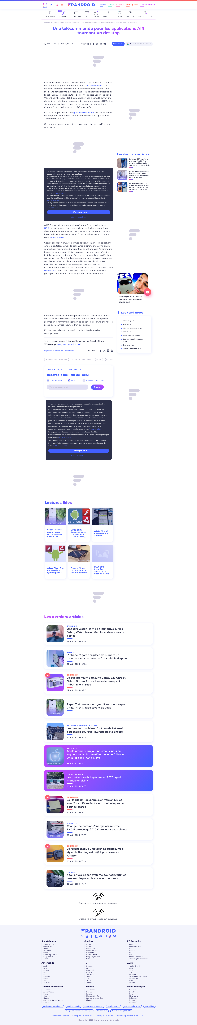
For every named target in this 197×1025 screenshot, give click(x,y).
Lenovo (132, 951)
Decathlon (133, 992)
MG (44, 974)
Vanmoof (132, 1002)
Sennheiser (133, 978)
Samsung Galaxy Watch (52, 1000)
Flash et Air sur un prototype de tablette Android (79, 570)
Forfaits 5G (127, 324)
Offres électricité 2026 (132, 349)
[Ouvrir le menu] (45, 5)
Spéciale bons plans (94, 380)
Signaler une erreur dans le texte (59, 351)
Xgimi (88, 980)
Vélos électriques (136, 986)
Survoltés (72, 823)
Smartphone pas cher (132, 335)
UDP (46, 228)
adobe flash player (83, 359)
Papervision (50, 270)
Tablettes (89, 986)
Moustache (133, 996)
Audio (130, 963)
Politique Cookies (104, 1015)
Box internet (128, 345)
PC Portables (134, 941)
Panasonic (90, 970)
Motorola (47, 951)
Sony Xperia (48, 957)
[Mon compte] (62, 4)
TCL (87, 978)
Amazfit (46, 990)
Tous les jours (56, 380)
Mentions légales (60, 1015)
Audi (45, 966)
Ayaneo (89, 946)
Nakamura (133, 998)
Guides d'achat (74, 774)
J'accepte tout (80, 451)
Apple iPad (90, 990)
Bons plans (132, 4)
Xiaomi (46, 959)
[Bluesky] (114, 936)
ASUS (88, 944)
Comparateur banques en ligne (78, 1011)
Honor (131, 953)
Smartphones (48, 941)
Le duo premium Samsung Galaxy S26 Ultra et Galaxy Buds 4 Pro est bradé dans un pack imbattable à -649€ (96, 681)
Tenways (132, 1000)
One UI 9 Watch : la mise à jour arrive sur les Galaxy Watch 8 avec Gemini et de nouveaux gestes (95, 632)
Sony (88, 976)
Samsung (90, 974)
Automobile (47, 963)
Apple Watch (48, 992)
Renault (46, 978)
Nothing (132, 974)
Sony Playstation (93, 957)
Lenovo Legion (92, 948)
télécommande (116, 359)
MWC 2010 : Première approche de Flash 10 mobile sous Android (101, 570)
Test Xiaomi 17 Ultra (132, 1006)
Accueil (47, 22)
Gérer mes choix (78, 217)
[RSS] (96, 936)
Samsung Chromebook (138, 959)
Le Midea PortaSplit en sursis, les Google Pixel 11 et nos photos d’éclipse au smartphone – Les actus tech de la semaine (139, 188)
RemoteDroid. (57, 237)
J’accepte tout (80, 212)
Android (55, 22)
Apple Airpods (134, 966)
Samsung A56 (128, 321)
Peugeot (46, 976)
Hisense (89, 966)
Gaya (131, 994)
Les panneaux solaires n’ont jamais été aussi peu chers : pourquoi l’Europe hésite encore (95, 730)
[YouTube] (101, 936)
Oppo (45, 953)
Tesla (45, 980)
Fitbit (45, 994)
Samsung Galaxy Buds (138, 976)
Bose (131, 968)
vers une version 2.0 (95, 85)
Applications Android (70, 22)
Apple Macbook (135, 946)
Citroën (46, 970)
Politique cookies (54, 208)
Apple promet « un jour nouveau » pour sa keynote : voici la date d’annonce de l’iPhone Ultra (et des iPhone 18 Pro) (95, 754)
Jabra (131, 970)
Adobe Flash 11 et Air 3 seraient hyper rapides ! (55, 570)
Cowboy (132, 990)
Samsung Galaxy (50, 955)
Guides (120, 4)
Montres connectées (52, 986)
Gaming (88, 941)
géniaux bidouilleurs (83, 112)
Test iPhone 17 (113, 1006)
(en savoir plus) (59, 193)
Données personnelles (126, 1015)
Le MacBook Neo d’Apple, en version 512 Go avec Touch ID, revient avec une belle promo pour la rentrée (95, 803)
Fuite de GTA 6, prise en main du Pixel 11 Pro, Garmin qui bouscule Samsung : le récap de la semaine (139, 163)
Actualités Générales (57, 359)
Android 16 (149, 1006)
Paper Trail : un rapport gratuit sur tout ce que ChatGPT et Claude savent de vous (54, 533)
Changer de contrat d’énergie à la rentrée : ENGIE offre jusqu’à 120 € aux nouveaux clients (97, 828)
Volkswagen (48, 983)
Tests (111, 4)
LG (87, 968)
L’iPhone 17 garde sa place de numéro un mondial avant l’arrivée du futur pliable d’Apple (97, 656)
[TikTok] (110, 936)
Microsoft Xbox (92, 951)
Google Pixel (48, 946)
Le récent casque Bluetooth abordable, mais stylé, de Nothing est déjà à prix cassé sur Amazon (95, 852)
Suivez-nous (118, 44)
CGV (143, 1015)
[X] (82, 936)
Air (100, 359)
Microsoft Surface (136, 957)
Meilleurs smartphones (132, 328)
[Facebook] (91, 936)
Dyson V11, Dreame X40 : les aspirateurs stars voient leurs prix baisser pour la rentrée (139, 174)
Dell (130, 948)
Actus (103, 4)
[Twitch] (105, 936)
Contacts (87, 1015)
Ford (45, 972)
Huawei (46, 948)
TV (85, 963)
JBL (130, 972)
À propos (76, 1015)
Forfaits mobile (129, 332)
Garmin (46, 996)
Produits (71, 872)
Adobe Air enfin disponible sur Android (101, 533)
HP (130, 955)
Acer (131, 944)
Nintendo (90, 953)
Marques (71, 748)
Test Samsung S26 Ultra (122, 1011)
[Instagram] (87, 936)
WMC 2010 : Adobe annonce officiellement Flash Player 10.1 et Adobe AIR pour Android (78, 533)
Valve (88, 959)
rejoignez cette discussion (70, 344)
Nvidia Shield (91, 955)
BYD (45, 968)
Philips (89, 972)
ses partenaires (53, 200)
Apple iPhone (48, 944)
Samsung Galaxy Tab (94, 998)
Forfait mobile (147, 4)
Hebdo (73, 380)
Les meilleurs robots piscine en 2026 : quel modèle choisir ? (94, 779)
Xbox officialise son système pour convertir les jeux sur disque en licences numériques (96, 876)
